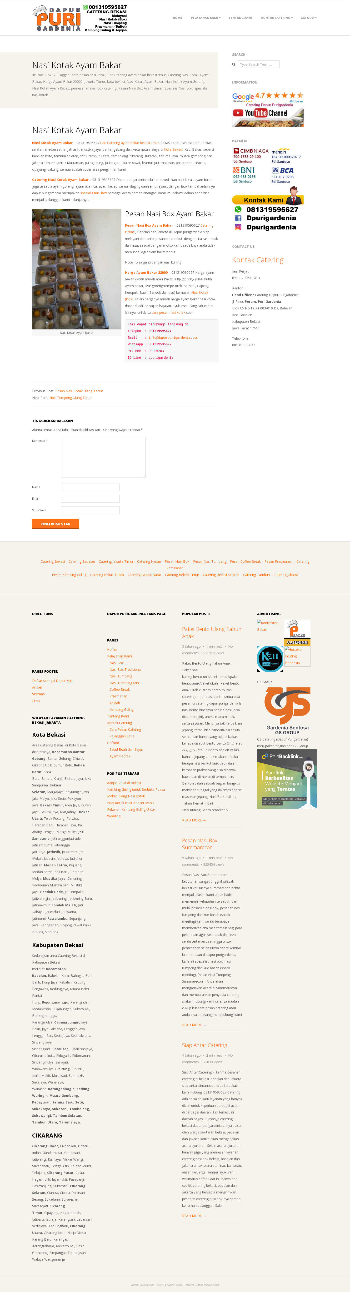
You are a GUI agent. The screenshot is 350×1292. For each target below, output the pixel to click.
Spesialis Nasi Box (179, 88)
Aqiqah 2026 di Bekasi (124, 782)
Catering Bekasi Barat (144, 574)
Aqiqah (115, 703)
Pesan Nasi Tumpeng (209, 561)
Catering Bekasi (53, 561)
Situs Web (39, 510)
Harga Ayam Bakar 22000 (63, 81)
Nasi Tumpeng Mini (125, 683)
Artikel (37, 687)
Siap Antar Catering (204, 1045)
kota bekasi (116, 81)
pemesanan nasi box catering (93, 88)
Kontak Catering (275, 18)
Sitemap (38, 694)
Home (177, 18)
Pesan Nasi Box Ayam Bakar (140, 88)
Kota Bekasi (173, 149)
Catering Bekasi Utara (107, 574)
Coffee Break (120, 689)
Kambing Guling (122, 709)
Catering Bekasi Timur (182, 574)
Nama (36, 487)
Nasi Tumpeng (121, 676)
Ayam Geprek (120, 756)
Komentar (40, 441)
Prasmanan (118, 696)
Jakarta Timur (95, 81)
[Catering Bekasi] (297, 623)
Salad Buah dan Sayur (126, 749)
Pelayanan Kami (204, 18)
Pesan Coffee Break (245, 561)
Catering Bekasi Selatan (221, 574)
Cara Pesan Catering (125, 729)
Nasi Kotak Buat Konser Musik (130, 802)
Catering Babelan (82, 561)
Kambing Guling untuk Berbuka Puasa (136, 789)
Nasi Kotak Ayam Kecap (50, 88)
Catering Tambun (256, 574)
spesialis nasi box (93, 193)
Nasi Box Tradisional (125, 669)
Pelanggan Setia (122, 736)
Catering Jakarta (286, 574)
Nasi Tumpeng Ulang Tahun (70, 397)
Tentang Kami (240, 18)
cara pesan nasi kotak (88, 75)
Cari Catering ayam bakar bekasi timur (136, 75)
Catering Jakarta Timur (116, 561)
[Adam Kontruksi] (270, 623)
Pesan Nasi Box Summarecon (199, 844)
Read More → (194, 820)
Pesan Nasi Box (177, 561)
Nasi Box (44, 75)
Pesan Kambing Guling (69, 574)
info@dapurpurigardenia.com (173, 337)
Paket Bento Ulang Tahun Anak (211, 632)
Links (36, 700)
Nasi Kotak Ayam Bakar (145, 81)
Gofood (307, 18)
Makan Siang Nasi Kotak (126, 796)
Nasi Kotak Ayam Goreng (184, 81)
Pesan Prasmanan (279, 561)
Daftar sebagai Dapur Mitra (53, 680)
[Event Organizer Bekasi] (270, 649)
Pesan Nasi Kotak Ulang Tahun (79, 391)
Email (35, 499)
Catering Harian (149, 561)
